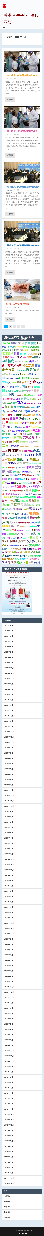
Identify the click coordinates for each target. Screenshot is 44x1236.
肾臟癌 (39, 497)
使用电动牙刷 (20, 467)
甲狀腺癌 (32, 422)
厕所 (27, 530)
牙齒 (37, 509)
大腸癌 (35, 391)
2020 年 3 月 (8, 1035)
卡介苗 (14, 433)
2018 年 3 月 (8, 1162)
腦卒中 (9, 545)
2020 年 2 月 (8, 1040)
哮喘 (8, 530)
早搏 (14, 552)
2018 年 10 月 (9, 1125)
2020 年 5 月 (8, 1024)
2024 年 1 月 (8, 790)
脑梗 (21, 450)
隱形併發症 (28, 451)
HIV (15, 403)
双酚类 (13, 349)
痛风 (33, 534)
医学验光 (26, 522)
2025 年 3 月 (8, 716)
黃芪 (24, 434)
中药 (39, 343)
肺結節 (19, 509)
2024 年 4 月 (8, 774)
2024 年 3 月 (8, 779)
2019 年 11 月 (9, 1056)
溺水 (31, 504)
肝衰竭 (37, 562)
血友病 (14, 427)
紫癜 (4, 459)
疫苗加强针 (6, 434)
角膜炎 (31, 455)
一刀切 (33, 530)
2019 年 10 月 (9, 1061)
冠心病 (20, 386)
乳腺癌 (14, 418)
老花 (4, 486)
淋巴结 (13, 497)
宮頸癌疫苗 (24, 442)
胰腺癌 (34, 513)
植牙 (30, 442)
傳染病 (19, 538)
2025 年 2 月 (8, 721)
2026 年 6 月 (8, 636)
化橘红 (30, 353)
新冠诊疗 (26, 538)
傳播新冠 (11, 509)
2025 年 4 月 (8, 710)
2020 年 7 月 (8, 1013)
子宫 (15, 522)
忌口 (9, 552)
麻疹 (16, 479)
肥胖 (8, 427)
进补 (22, 343)
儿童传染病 (14, 446)
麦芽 (29, 391)
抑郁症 (19, 346)
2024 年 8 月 (8, 753)
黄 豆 (15, 374)
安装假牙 (29, 434)
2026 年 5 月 (8, 641)
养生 (19, 382)
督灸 (4, 411)
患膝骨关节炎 (35, 418)
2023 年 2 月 (8, 849)
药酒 (28, 427)
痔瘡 (12, 514)
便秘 (35, 490)
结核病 (9, 361)
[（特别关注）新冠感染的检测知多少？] (22, 61)
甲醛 (4, 518)
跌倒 (21, 418)
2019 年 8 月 (8, 1072)
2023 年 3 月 (8, 843)
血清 (19, 374)
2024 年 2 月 (8, 785)
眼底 (12, 387)
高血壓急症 (35, 350)
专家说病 (16, 307)
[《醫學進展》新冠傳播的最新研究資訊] (22, 172)
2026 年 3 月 (8, 652)
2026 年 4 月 (8, 647)
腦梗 (14, 472)
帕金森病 (30, 343)
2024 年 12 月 (9, 732)
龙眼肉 (20, 522)
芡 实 (10, 382)
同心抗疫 (15, 526)
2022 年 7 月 (8, 886)
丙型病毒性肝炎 (8, 558)
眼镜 (28, 403)
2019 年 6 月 (8, 1082)
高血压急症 (14, 378)
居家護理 (31, 415)
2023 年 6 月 (8, 827)
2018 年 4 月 (8, 1157)
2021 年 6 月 (8, 955)
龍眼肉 (26, 361)
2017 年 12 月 (9, 1178)
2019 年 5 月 (8, 1088)
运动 (7, 494)
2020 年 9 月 (8, 1003)
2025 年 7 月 (8, 694)
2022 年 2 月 (8, 912)
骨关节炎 (6, 343)
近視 (35, 353)
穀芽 (27, 545)
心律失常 (9, 399)
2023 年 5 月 (8, 833)
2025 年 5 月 (8, 705)
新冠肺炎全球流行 (28, 497)
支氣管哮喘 (30, 437)
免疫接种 (33, 526)
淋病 (4, 552)
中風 (38, 454)
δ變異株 (11, 479)
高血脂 (8, 407)
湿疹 (19, 562)
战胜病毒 (19, 350)
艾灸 (28, 534)
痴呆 (12, 475)
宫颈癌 (37, 522)
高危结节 (10, 486)
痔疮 (7, 378)
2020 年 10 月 (9, 997)
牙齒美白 (26, 350)
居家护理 (25, 374)
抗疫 (25, 346)
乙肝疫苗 (21, 534)
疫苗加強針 (9, 483)
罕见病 (32, 374)
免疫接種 (37, 434)
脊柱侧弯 (37, 548)
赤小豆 (29, 486)
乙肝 (21, 411)
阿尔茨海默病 (34, 347)
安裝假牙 (5, 497)
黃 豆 (26, 419)
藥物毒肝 (16, 399)
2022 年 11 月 (9, 864)
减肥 (38, 407)
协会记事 (7, 1217)
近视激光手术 (25, 558)
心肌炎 (14, 537)
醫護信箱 (16, 134)
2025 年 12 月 (9, 668)
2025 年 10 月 (9, 678)
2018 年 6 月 (8, 1146)
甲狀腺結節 (21, 530)
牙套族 (4, 347)
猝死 (24, 548)
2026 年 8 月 (8, 625)
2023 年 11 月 (9, 801)
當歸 (24, 357)
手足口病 (15, 343)
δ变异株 (10, 411)
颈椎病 (36, 486)
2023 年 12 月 (9, 795)
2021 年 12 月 (9, 923)
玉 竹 (17, 558)
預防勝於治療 (18, 430)
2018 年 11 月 (9, 1120)
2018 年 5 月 (8, 1151)
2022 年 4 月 (8, 902)
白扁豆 (25, 455)
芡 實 (37, 399)
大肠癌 (12, 463)
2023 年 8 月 (8, 817)
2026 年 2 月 (8, 657)
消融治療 (21, 479)
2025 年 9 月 (8, 684)
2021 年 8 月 (8, 944)
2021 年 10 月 (9, 934)
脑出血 (31, 475)
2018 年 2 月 (8, 1167)
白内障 (18, 437)
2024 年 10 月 (9, 742)
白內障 (37, 482)
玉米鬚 (17, 370)
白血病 (25, 382)
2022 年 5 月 (8, 896)
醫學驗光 (15, 545)
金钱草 (35, 357)
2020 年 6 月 (8, 1019)
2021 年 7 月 (8, 950)
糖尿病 (13, 450)
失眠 (31, 361)
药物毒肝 (11, 518)
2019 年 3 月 (8, 1098)
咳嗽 (12, 357)
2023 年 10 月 (9, 806)
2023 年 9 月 (8, 811)
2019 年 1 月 (8, 1109)
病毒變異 (37, 556)
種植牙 (19, 472)
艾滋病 (25, 475)
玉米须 (32, 399)
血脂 (29, 357)
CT (32, 471)
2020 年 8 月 (8, 1008)
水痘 (37, 475)
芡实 (10, 490)
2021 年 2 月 (8, 976)
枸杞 (12, 437)
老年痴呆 (8, 370)
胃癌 (29, 490)
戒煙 (17, 513)
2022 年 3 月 (8, 907)
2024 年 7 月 (8, 758)
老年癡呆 (7, 353)
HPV (36, 471)
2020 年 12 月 (9, 987)
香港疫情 (35, 427)
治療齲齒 (37, 494)
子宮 (10, 442)
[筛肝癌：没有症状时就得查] (22, 290)
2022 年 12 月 (9, 859)
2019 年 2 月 (8, 1104)
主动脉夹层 (19, 361)
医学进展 (16, 190)
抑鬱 (32, 522)
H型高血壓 (34, 479)
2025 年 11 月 (9, 673)
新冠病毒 (19, 407)
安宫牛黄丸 (19, 395)
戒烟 (11, 423)
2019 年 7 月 (8, 1077)
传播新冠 (11, 467)
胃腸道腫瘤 (35, 378)
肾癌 (31, 500)
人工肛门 (25, 460)
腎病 (5, 382)
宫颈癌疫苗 (26, 472)
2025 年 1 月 (8, 726)
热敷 (24, 422)
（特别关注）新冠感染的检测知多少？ (22, 75)
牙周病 (25, 399)
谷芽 (34, 442)
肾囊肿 (23, 370)
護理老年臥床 (34, 463)
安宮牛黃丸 (34, 558)
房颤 (30, 482)
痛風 (17, 500)
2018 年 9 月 (8, 1130)
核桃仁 (10, 403)
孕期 (27, 407)
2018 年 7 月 (8, 1141)
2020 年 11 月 (9, 992)
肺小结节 (30, 555)
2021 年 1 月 (8, 981)
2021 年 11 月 (9, 928)
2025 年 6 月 (8, 700)
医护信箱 (16, 79)
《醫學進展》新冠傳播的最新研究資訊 (22, 186)
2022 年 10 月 (9, 870)
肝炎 (19, 455)
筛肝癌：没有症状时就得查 (17, 304)
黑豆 (23, 490)
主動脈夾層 (17, 423)
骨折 (28, 479)
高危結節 (24, 483)
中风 (11, 395)
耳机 (15, 411)
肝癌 (33, 382)
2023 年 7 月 (8, 822)
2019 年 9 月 (8, 1066)
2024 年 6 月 (8, 763)
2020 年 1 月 (8, 1045)
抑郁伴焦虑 (21, 427)
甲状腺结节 (16, 490)
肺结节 (22, 541)
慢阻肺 (31, 369)
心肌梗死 (24, 378)
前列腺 (11, 459)
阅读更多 (10, 99)
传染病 (25, 415)
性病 (31, 562)
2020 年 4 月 (8, 1029)
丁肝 (20, 433)
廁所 (6, 509)
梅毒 (27, 411)
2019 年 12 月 (9, 1050)
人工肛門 (7, 430)
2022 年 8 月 (8, 880)
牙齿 (21, 494)
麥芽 (18, 552)
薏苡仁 (17, 482)
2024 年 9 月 (8, 748)
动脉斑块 (25, 552)
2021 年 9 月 (8, 939)
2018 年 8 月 (8, 1136)
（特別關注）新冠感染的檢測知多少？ (22, 131)
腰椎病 (27, 395)
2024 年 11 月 (9, 737)
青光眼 (34, 537)
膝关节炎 (29, 387)
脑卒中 (5, 500)
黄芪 (37, 415)
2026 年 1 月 (8, 663)
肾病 (32, 508)
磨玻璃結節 (15, 494)
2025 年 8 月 (8, 689)
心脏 (26, 430)
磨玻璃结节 (22, 391)
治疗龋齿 (5, 437)
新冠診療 (11, 347)
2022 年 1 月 (8, 918)
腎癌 (4, 562)
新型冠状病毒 (12, 365)
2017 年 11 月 (9, 1183)
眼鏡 (14, 382)
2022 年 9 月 (8, 875)
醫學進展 (16, 249)
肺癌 (5, 422)
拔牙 (31, 430)
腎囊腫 (33, 407)
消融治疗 (5, 350)
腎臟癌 (32, 395)
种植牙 (26, 509)
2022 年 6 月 (8, 891)
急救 (7, 357)
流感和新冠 (12, 534)
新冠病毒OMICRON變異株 (29, 446)
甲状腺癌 (12, 541)
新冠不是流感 (12, 390)
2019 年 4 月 (8, 1093)
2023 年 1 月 (8, 854)
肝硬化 (18, 357)
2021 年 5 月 (8, 960)
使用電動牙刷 (24, 526)
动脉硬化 (6, 526)
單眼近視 (23, 353)
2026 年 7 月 (8, 631)
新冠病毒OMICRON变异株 (15, 556)
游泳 (36, 361)
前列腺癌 (22, 463)
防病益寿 (7, 1212)
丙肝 (25, 562)
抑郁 (28, 467)
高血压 (34, 459)
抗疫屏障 (24, 500)
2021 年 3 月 (8, 971)
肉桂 (14, 530)
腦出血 (22, 545)
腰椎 (12, 500)
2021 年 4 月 (8, 965)
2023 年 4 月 (8, 838)
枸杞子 (17, 475)
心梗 (6, 387)
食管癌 (34, 411)
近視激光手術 (28, 494)
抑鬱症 (19, 415)
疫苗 (37, 365)
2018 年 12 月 (9, 1114)
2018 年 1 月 (8, 1173)
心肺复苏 (10, 415)
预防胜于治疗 (11, 455)
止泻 (11, 522)
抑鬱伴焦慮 (17, 549)
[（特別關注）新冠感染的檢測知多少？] (22, 117)
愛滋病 (25, 504)
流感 (16, 353)
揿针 (11, 374)
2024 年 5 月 (8, 769)
